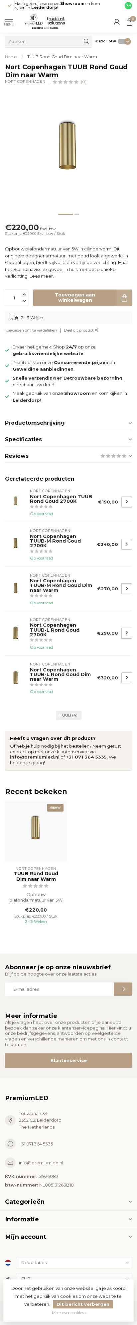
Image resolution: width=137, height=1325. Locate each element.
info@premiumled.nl (35, 757)
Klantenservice (69, 1060)
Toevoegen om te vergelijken (31, 330)
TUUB (68, 715)
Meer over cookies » (69, 1312)
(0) (83, 82)
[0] (129, 21)
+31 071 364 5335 (86, 757)
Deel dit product (79, 330)
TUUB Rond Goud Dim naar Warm (62, 56)
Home (11, 56)
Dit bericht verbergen (83, 1304)
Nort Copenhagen (25, 81)
